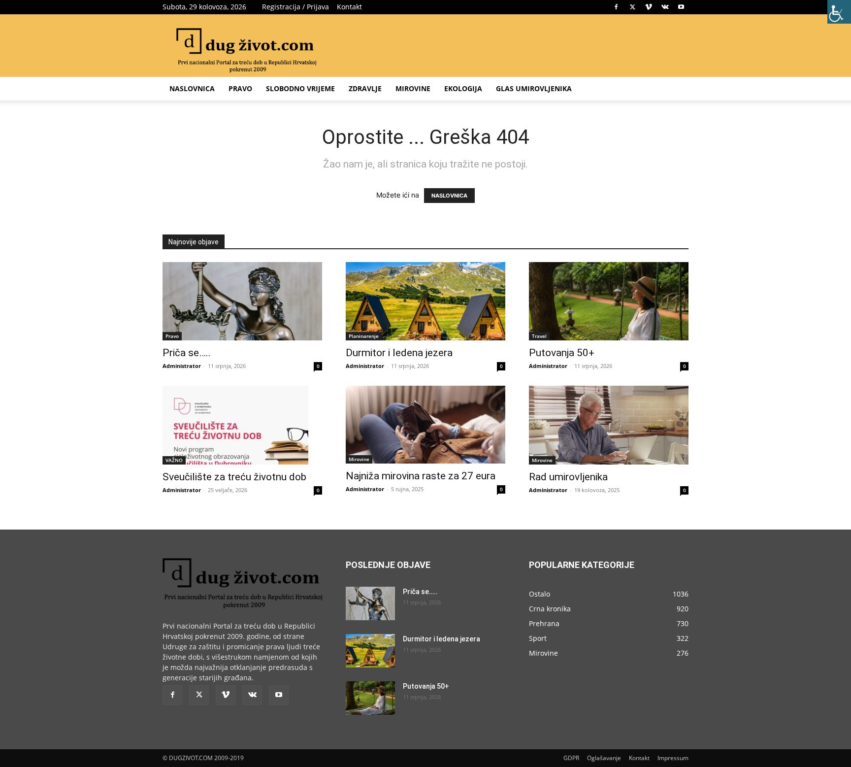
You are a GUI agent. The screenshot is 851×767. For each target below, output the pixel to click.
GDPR (571, 758)
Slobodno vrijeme (300, 88)
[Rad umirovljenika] (608, 425)
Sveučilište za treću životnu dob (234, 477)
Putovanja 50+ (561, 353)
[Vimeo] (648, 7)
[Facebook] (616, 7)
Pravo (240, 88)
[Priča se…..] (242, 301)
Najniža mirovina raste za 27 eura (420, 476)
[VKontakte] (664, 7)
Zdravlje (365, 88)
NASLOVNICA (449, 195)
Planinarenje (364, 336)
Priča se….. (187, 353)
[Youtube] (681, 7)
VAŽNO (174, 460)
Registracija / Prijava (295, 6)
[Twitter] (632, 7)
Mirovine (412, 88)
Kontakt (349, 6)
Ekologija (463, 88)
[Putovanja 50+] (608, 301)
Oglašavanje (604, 758)
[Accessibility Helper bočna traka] (839, 12)
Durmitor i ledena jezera (399, 353)
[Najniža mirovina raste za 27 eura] (425, 425)
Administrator (182, 365)
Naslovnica (192, 88)
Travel (539, 336)
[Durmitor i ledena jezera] (425, 301)
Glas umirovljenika (534, 88)
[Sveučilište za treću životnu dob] (242, 425)
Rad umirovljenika (568, 477)
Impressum (672, 758)
